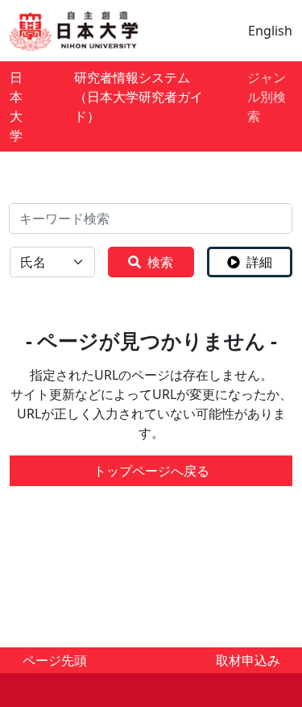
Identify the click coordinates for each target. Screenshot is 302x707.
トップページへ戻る (151, 471)
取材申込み (248, 660)
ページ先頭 (55, 660)
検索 (160, 262)
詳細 (259, 262)
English (270, 31)
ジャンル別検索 (266, 97)
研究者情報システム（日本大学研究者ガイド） (138, 97)
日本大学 (16, 106)
